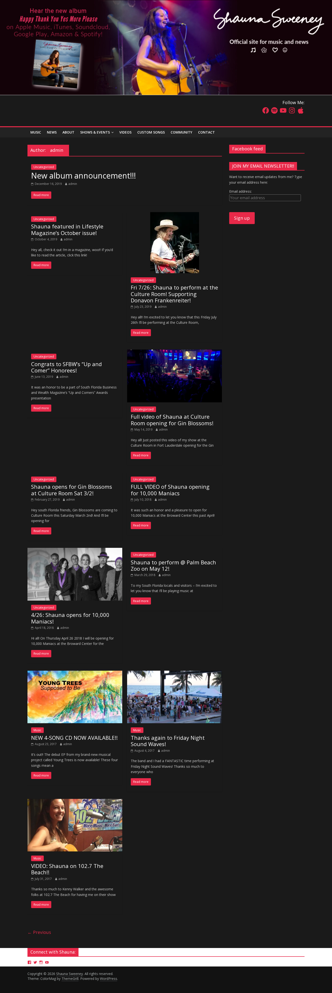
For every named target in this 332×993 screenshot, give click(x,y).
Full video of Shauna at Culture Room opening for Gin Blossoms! (172, 419)
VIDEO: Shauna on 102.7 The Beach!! (67, 869)
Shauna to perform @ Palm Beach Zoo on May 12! (173, 565)
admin (72, 184)
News (52, 132)
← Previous (39, 932)
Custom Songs (151, 132)
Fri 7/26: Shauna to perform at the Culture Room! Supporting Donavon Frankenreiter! (174, 294)
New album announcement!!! (83, 175)
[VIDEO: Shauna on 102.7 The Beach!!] (74, 801)
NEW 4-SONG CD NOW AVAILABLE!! (74, 737)
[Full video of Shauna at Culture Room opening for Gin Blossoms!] (174, 352)
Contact (206, 132)
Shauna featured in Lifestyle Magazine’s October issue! (67, 229)
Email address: (240, 191)
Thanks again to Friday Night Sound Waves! (168, 741)
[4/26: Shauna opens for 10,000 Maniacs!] (74, 550)
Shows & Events (95, 132)
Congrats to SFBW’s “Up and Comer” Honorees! (66, 367)
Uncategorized (44, 167)
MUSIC (35, 132)
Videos (125, 132)
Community (181, 132)
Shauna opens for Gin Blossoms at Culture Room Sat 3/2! (71, 489)
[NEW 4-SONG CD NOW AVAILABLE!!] (74, 673)
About (68, 132)
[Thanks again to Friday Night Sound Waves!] (174, 673)
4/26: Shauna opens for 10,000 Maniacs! (70, 618)
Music (37, 730)
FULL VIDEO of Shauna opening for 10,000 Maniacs (170, 489)
